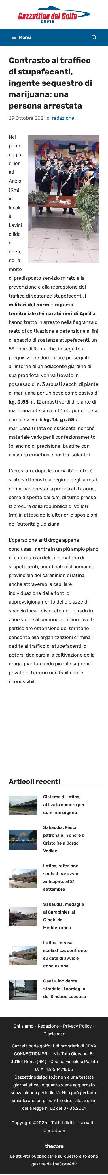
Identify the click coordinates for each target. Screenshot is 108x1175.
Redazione (48, 1026)
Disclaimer (54, 1033)
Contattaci (54, 1130)
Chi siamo (23, 1026)
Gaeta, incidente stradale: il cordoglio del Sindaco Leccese (64, 988)
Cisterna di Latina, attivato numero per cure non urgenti (64, 804)
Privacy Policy (77, 1026)
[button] (94, 37)
